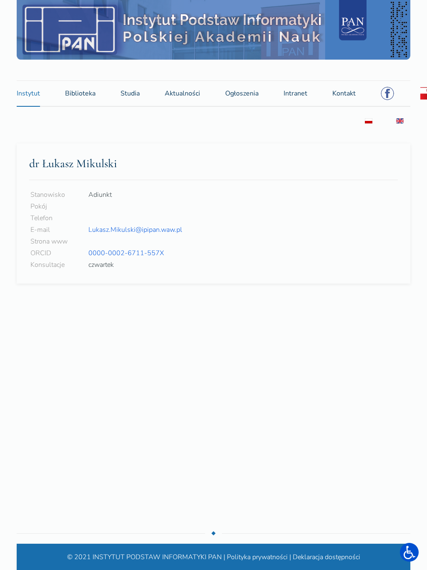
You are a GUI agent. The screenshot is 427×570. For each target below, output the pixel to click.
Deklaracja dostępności (326, 556)
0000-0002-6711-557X (126, 252)
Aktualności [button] (182, 93)
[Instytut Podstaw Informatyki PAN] (213, 29)
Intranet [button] (295, 95)
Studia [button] (130, 93)
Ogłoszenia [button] (242, 95)
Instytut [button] (28, 93)
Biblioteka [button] (80, 93)
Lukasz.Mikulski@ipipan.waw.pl (135, 229)
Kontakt (344, 93)
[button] (409, 552)
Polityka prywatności (257, 556)
